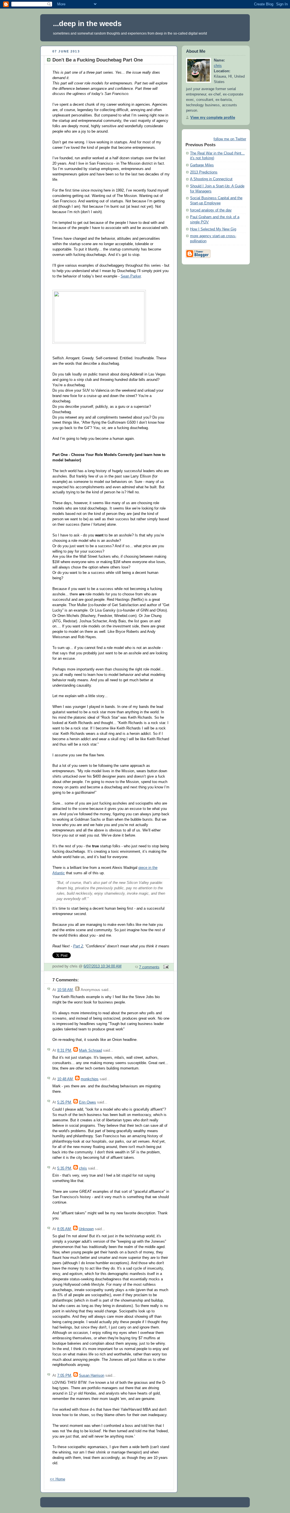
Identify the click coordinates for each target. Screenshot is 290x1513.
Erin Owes (87, 1102)
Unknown (86, 1229)
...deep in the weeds (87, 23)
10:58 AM (65, 990)
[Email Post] (165, 967)
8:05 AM (64, 1229)
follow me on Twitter (230, 139)
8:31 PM (64, 1050)
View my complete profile (212, 118)
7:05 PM (64, 1376)
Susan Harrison (91, 1376)
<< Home (57, 1479)
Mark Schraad (90, 1050)
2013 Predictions (204, 172)
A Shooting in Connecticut (211, 179)
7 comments (149, 967)
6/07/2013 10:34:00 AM (102, 966)
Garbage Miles (202, 165)
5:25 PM (64, 1102)
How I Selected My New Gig (213, 229)
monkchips (90, 1079)
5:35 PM (64, 1168)
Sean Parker (131, 276)
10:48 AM (65, 1079)
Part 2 (78, 946)
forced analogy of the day (211, 210)
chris (83, 1168)
